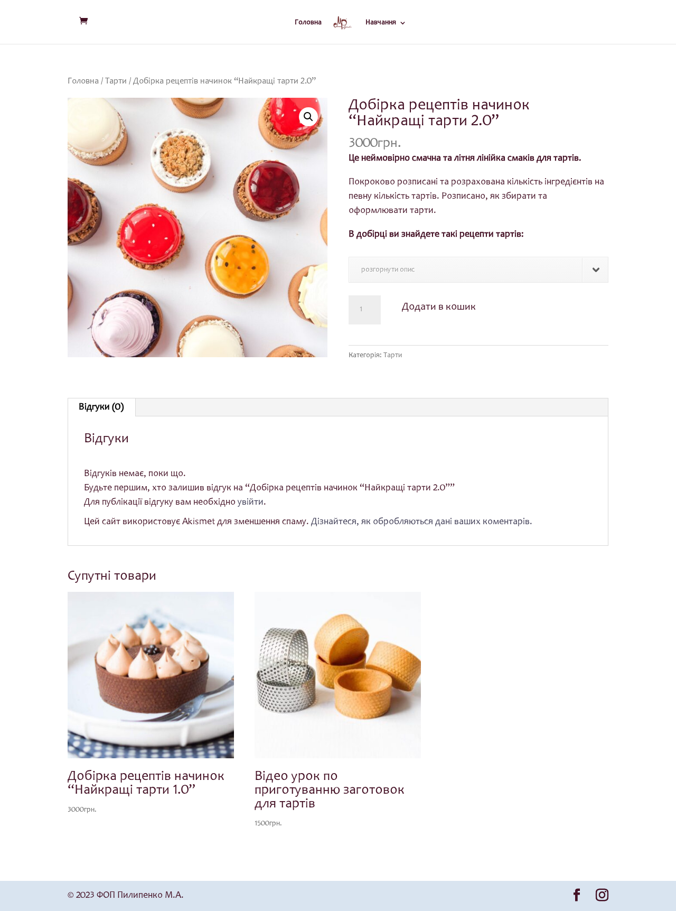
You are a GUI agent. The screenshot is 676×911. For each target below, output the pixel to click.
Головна (308, 22)
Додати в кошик (439, 307)
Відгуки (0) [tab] (101, 407)
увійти (251, 502)
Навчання (380, 22)
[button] (308, 116)
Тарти (116, 81)
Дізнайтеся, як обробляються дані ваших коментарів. (421, 522)
